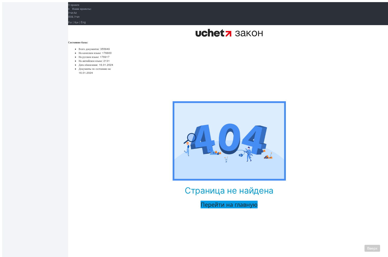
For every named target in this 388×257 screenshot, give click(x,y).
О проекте (73, 5)
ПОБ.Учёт (73, 17)
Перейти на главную (229, 204)
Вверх (372, 248)
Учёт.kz (72, 13)
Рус (70, 22)
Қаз (76, 22)
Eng (83, 22)
